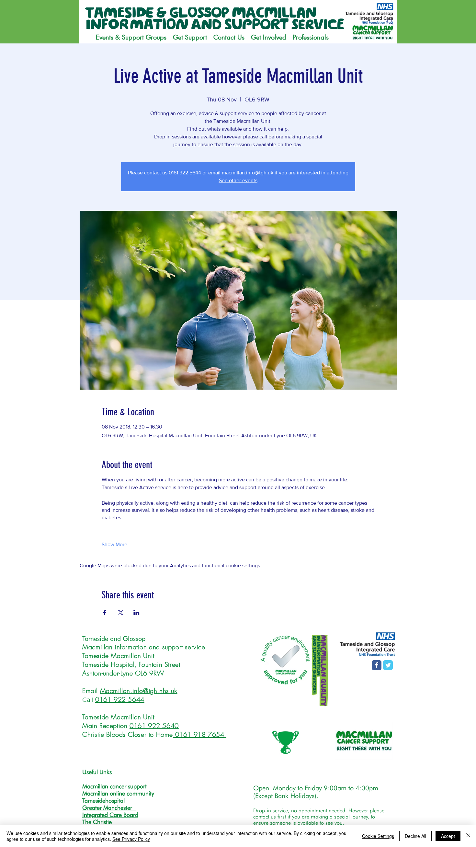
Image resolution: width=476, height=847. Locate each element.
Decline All (415, 836)
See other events (238, 180)
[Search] (390, 22)
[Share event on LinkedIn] (136, 612)
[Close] (468, 836)
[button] (190, 37)
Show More (114, 544)
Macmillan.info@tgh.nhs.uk (138, 690)
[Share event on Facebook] (105, 612)
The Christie (97, 821)
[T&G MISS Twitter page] (388, 665)
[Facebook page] (376, 665)
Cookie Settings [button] (378, 836)
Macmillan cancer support (114, 786)
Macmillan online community (118, 793)
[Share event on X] (121, 612)
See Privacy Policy (131, 839)
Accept (448, 836)
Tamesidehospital (103, 800)
